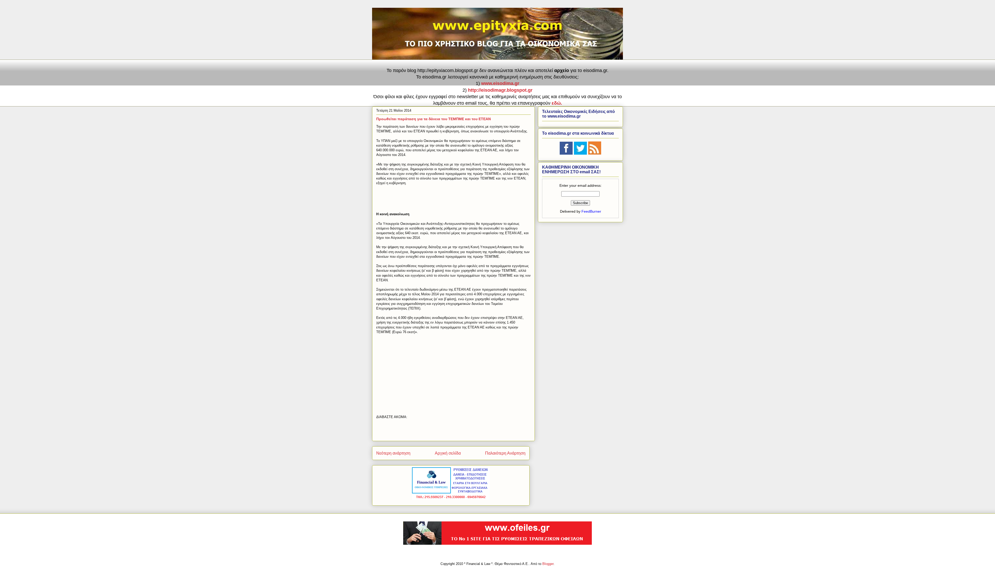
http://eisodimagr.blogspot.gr (500, 90)
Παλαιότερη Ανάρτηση (505, 453)
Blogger (547, 564)
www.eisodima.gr (500, 83)
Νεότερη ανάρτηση (393, 453)
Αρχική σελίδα (448, 453)
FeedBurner (591, 211)
